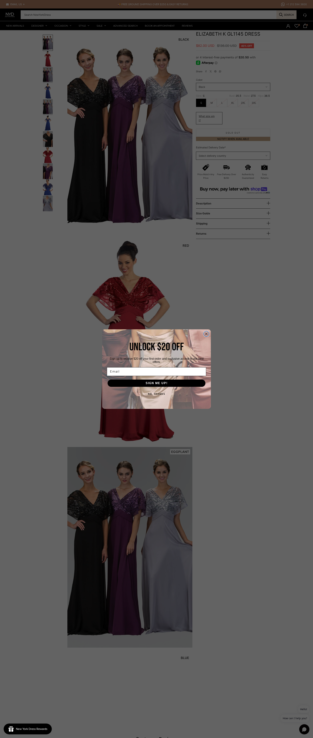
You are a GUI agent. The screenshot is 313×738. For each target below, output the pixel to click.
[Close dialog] (206, 334)
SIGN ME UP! (157, 383)
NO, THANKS (156, 394)
